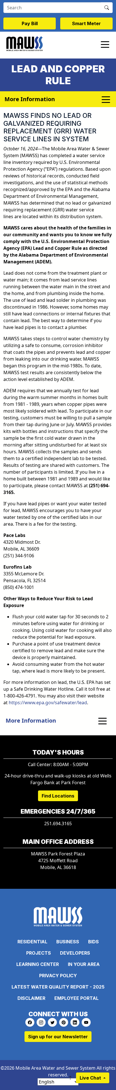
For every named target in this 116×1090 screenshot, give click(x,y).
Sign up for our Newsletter (58, 1036)
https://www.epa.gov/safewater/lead (48, 702)
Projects (38, 953)
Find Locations (58, 796)
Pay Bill (30, 23)
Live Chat (91, 1078)
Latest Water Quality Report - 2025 (58, 987)
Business (67, 941)
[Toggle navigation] (105, 44)
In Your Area (84, 964)
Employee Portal (76, 998)
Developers (75, 953)
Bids (93, 941)
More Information (31, 720)
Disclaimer (31, 998)
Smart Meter (86, 23)
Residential (32, 941)
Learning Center (37, 964)
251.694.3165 (58, 823)
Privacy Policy (58, 975)
